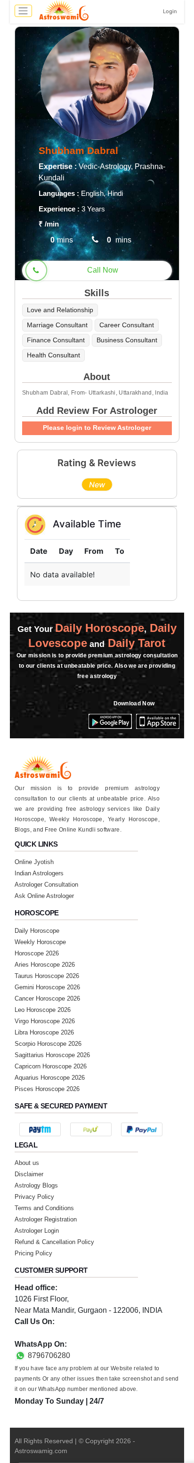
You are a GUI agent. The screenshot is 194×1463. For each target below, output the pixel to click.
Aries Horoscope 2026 (45, 964)
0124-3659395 (39, 1333)
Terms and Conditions (44, 1208)
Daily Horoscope (37, 930)
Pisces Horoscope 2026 (47, 1088)
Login (170, 11)
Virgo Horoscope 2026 (45, 1021)
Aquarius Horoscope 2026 (50, 1077)
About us (27, 1162)
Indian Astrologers (39, 873)
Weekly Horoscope (40, 942)
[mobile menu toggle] (23, 11)
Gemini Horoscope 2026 (47, 987)
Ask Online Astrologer (44, 895)
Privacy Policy (34, 1196)
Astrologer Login (37, 1230)
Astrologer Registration (46, 1219)
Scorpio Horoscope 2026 (48, 1043)
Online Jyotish (34, 861)
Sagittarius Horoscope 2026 (52, 1055)
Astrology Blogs (36, 1185)
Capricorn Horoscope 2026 (51, 1066)
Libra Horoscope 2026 (44, 1032)
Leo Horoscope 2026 (43, 1009)
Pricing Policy (33, 1253)
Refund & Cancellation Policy (54, 1241)
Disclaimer (29, 1174)
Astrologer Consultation (46, 884)
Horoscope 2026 (37, 953)
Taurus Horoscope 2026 (47, 975)
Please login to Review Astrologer (97, 427)
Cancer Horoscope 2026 (47, 998)
